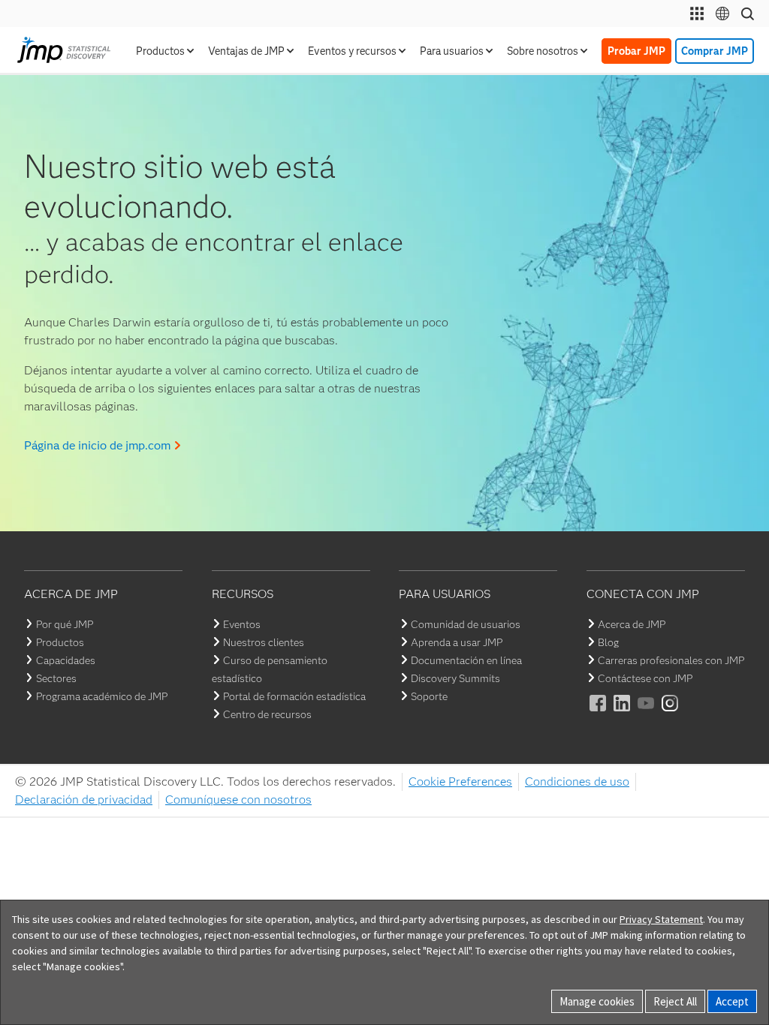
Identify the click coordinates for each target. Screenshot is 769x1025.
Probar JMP (636, 51)
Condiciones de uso (577, 781)
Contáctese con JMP (645, 678)
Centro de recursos (267, 714)
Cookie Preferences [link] (460, 781)
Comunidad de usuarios (465, 624)
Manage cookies (597, 1001)
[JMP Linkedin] (623, 713)
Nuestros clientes (263, 642)
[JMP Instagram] (671, 713)
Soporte (429, 696)
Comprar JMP (714, 51)
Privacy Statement (661, 919)
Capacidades (65, 660)
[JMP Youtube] (647, 713)
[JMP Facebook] (599, 713)
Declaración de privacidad (83, 799)
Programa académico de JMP (101, 696)
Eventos (242, 624)
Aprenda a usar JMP (456, 642)
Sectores (56, 678)
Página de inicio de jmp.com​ (97, 445)
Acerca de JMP (631, 624)
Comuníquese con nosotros (238, 799)
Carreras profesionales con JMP (671, 660)
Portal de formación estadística (294, 696)
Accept (732, 1001)
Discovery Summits (455, 678)
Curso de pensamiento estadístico (270, 669)
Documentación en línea (466, 660)
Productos (60, 642)
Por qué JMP (64, 624)
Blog (608, 642)
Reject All (675, 1001)
